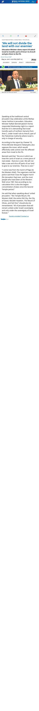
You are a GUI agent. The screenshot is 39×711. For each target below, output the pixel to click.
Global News (18, 39)
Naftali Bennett (30, 62)
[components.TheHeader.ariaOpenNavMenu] (6, 2)
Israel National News (7, 39)
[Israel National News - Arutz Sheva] (20, 2)
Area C (21, 62)
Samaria (14, 62)
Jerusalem (6, 62)
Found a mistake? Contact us (19, 216)
